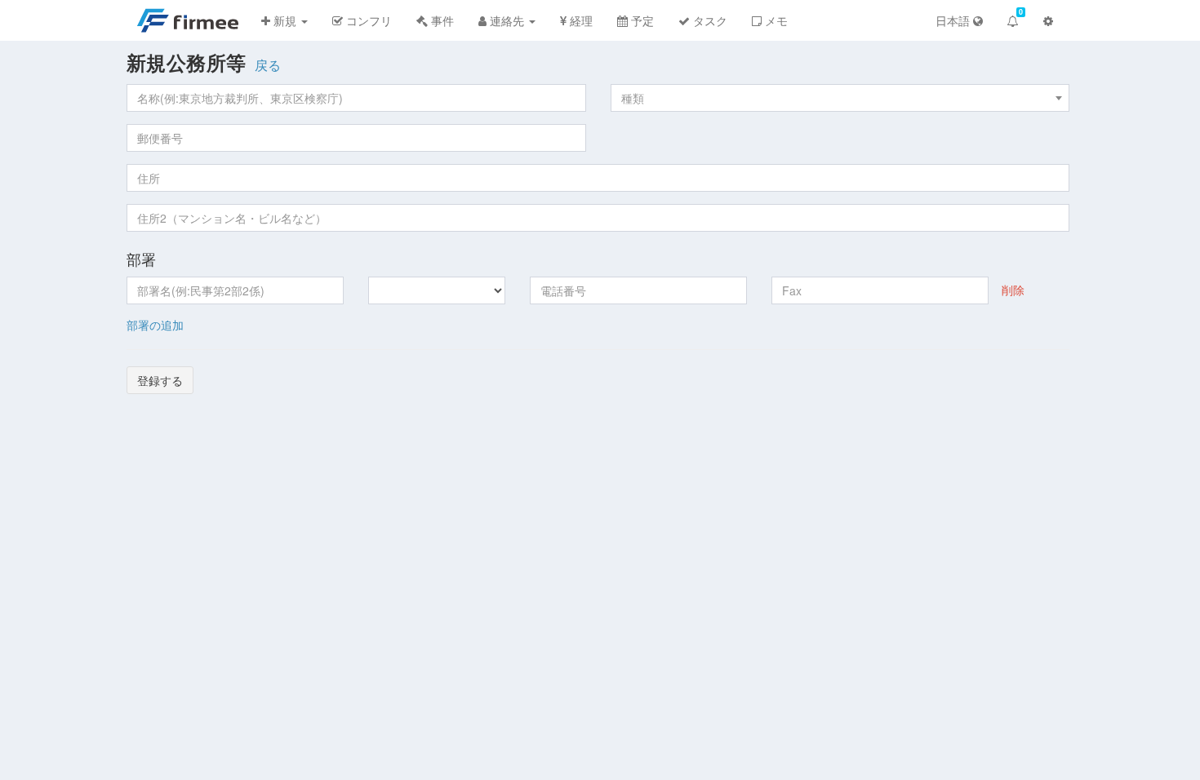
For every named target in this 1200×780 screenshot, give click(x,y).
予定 (641, 20)
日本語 (954, 20)
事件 (441, 20)
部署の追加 (155, 325)
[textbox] (840, 97)
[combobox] (840, 98)
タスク (708, 20)
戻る (268, 65)
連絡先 (507, 20)
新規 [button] (285, 20)
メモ (775, 20)
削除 (1013, 289)
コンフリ (367, 20)
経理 (580, 20)
